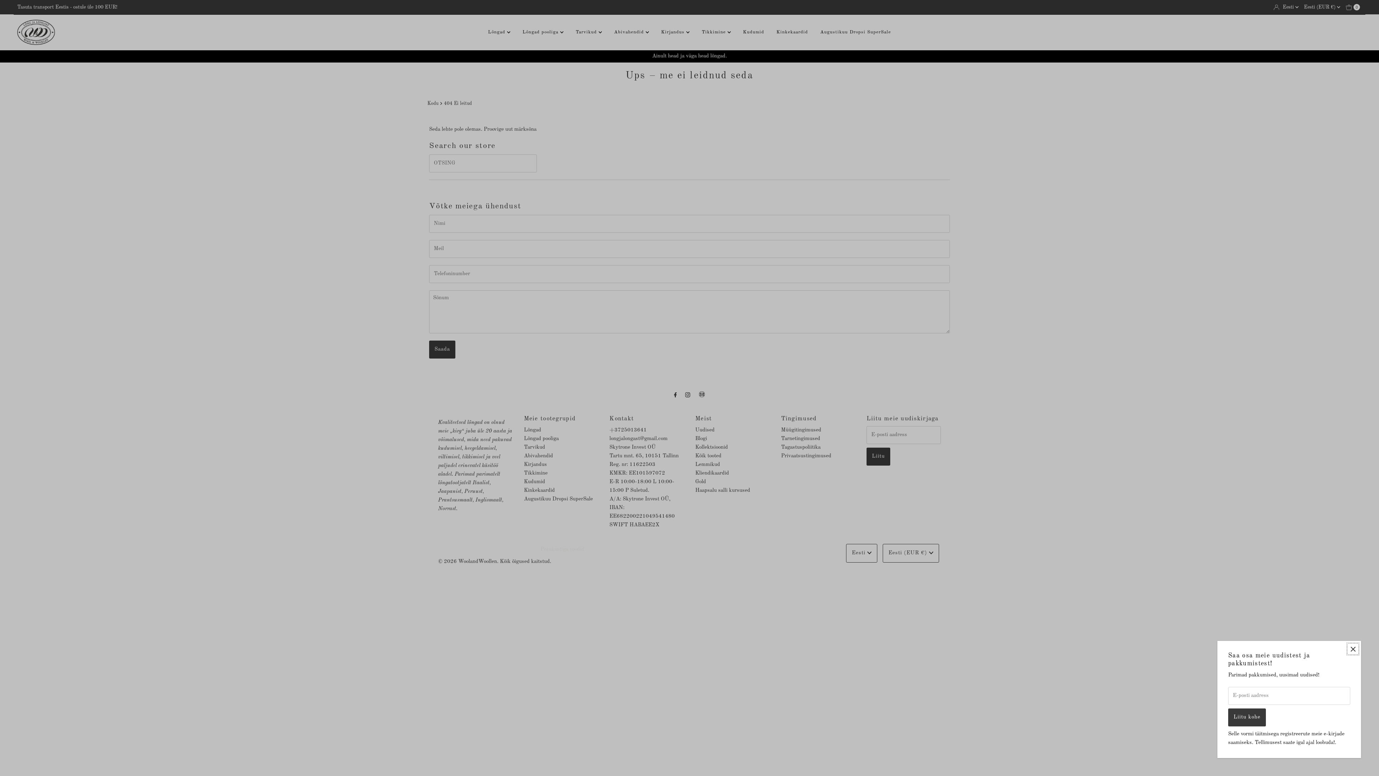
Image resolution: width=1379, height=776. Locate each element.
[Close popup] (1353, 649)
